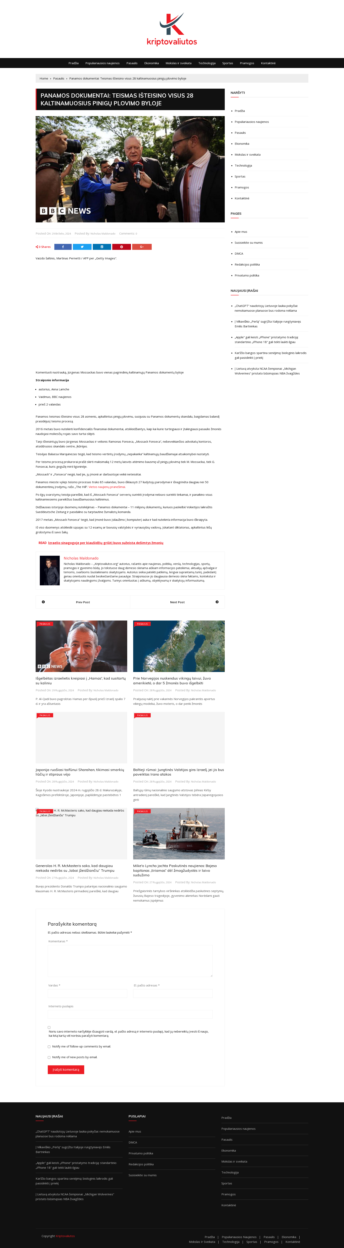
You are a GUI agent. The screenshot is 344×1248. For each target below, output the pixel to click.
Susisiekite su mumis (249, 242)
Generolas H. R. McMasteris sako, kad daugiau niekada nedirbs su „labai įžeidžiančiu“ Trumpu (75, 868)
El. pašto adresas (147, 985)
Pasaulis (132, 63)
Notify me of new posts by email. (74, 1057)
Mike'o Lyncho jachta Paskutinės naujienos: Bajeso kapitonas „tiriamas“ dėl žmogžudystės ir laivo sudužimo (175, 870)
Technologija (207, 63)
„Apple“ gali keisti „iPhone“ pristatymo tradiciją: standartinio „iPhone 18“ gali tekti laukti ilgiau (266, 339)
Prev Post (83, 602)
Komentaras (58, 941)
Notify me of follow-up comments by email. (81, 1046)
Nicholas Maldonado (103, 233)
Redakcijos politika (247, 264)
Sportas (227, 63)
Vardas (54, 985)
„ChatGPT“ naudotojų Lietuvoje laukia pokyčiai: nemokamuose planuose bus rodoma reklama (266, 308)
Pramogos (247, 63)
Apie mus (241, 232)
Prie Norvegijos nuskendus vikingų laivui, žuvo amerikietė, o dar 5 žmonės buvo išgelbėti (172, 680)
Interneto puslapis (60, 1006)
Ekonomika (151, 63)
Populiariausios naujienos (102, 63)
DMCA (239, 253)
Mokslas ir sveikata (179, 63)
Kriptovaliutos (65, 1236)
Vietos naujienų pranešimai (107, 487)
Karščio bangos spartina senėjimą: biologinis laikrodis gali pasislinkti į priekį (271, 355)
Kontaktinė (268, 63)
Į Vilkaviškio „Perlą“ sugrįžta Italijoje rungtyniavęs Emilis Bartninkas (268, 323)
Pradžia (73, 63)
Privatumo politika (247, 275)
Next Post (177, 602)
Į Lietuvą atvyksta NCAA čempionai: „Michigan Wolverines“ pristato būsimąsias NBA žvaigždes (267, 371)
